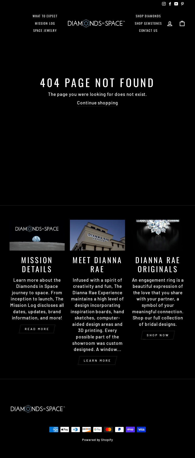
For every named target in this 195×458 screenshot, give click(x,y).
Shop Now (158, 335)
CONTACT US (148, 30)
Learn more (97, 360)
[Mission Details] (37, 235)
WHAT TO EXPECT (45, 16)
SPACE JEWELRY (45, 30)
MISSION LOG (45, 23)
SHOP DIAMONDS (148, 16)
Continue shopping (97, 102)
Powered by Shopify (97, 440)
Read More (37, 329)
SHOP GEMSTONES (148, 23)
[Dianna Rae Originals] (157, 235)
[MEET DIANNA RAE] (97, 235)
